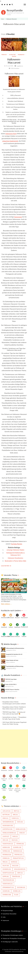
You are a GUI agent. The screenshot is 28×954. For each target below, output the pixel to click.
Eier (15, 814)
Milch (15, 840)
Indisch (11, 627)
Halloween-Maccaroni (14, 61)
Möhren (20, 844)
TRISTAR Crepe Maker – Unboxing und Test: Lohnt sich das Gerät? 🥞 (14, 713)
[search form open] (12, 4)
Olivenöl (17, 847)
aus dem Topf (12, 54)
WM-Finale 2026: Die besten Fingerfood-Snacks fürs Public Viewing (15, 723)
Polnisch (17, 636)
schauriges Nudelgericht (10, 141)
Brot (16, 811)
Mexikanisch (24, 627)
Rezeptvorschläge (8, 910)
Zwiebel (16, 891)
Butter (6, 814)
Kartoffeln (7, 829)
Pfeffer (18, 854)
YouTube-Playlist (16, 544)
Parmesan (17, 851)
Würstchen (7, 884)
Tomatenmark (8, 880)
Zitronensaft (8, 887)
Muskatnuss (8, 844)
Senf (20, 873)
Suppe (6, 876)
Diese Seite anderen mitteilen (14, 40)
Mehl (5, 840)
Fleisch (15, 818)
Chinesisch (11, 617)
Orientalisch (11, 636)
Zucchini (21, 887)
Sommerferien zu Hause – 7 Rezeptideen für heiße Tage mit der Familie (14, 718)
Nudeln (6, 847)
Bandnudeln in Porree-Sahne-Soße (15, 561)
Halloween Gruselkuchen (15, 558)
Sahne (14, 862)
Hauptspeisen (21, 54)
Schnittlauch (8, 873)
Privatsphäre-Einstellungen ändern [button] (13, 935)
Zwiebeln (7, 894)
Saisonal (14, 56)
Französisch (24, 617)
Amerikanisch (5, 617)
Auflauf (6, 811)
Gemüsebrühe (8, 822)
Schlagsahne (19, 869)
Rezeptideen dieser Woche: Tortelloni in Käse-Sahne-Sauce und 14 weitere (14, 708)
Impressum (6, 920)
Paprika (6, 851)
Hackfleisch (8, 825)
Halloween (4, 54)
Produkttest (18, 858)
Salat (6, 865)
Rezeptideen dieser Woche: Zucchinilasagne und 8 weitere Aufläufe (14, 703)
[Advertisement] (14, 743)
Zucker (6, 891)
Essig (5, 818)
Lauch (6, 836)
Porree (6, 858)
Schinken (7, 869)
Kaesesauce (18, 217)
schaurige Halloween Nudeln (15, 550)
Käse (22, 833)
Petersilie (7, 854)
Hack (20, 822)
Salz (15, 865)
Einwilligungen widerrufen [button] (10, 942)
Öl (16, 894)
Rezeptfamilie (15, 10)
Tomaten (16, 876)
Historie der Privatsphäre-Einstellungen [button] (14, 938)
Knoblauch (20, 829)
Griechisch (4, 627)
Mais (15, 836)
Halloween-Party (11, 134)
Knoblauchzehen (9, 833)
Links (4, 917)
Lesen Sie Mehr (5, 566)
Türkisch (24, 636)
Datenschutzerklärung (17, 951)
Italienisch (17, 627)
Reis (5, 862)
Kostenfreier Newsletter (9, 914)
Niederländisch (5, 636)
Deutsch (17, 617)
